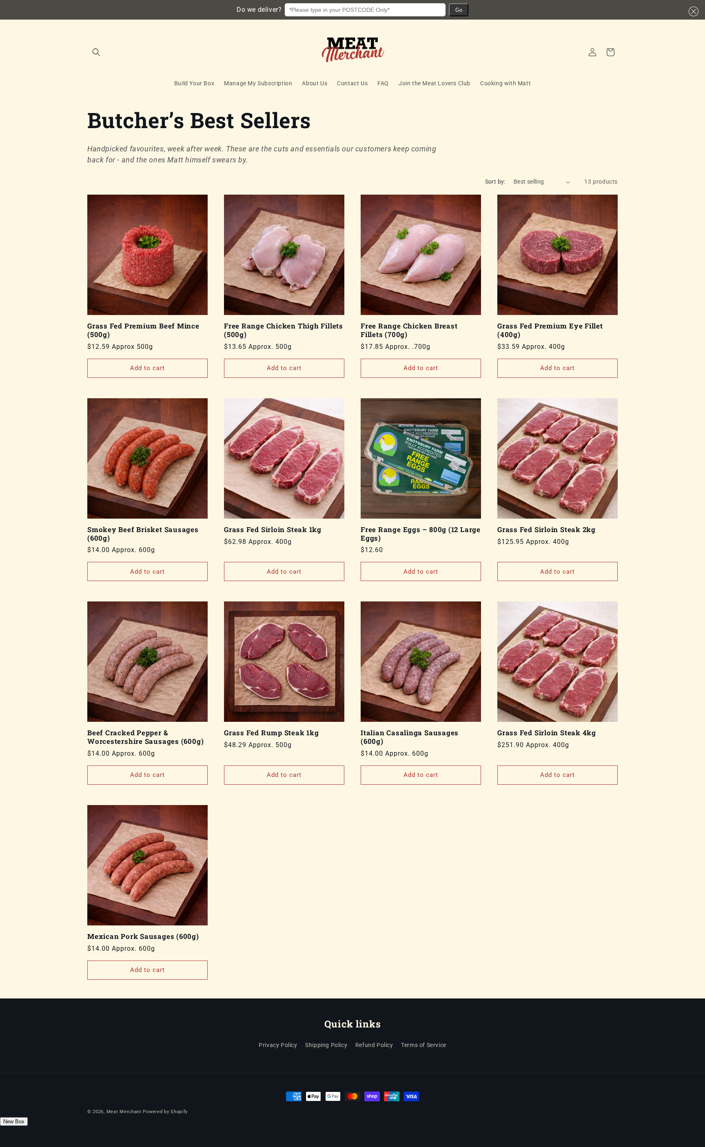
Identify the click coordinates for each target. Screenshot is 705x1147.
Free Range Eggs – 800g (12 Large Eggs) (421, 534)
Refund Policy (374, 1045)
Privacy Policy (278, 1045)
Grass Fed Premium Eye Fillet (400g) (550, 330)
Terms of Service (423, 1045)
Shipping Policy (326, 1045)
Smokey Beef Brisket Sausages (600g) (143, 534)
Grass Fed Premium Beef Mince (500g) (143, 330)
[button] (691, 11)
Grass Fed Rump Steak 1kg (271, 733)
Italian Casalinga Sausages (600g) (410, 737)
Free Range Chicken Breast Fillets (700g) (409, 330)
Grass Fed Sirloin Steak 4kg (546, 733)
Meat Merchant (124, 1111)
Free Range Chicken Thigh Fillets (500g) (283, 330)
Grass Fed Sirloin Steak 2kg (546, 530)
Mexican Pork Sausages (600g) (143, 936)
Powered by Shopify (165, 1111)
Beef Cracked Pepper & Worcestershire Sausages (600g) (145, 737)
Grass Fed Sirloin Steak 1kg (272, 530)
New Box (13, 1121)
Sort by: (495, 181)
